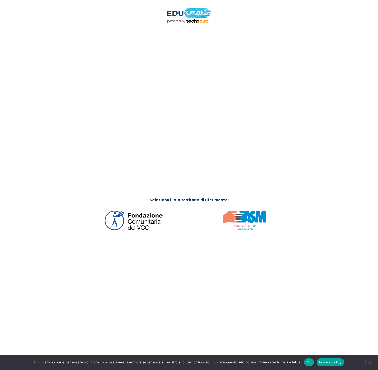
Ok (309, 362)
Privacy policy (330, 362)
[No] (369, 362)
